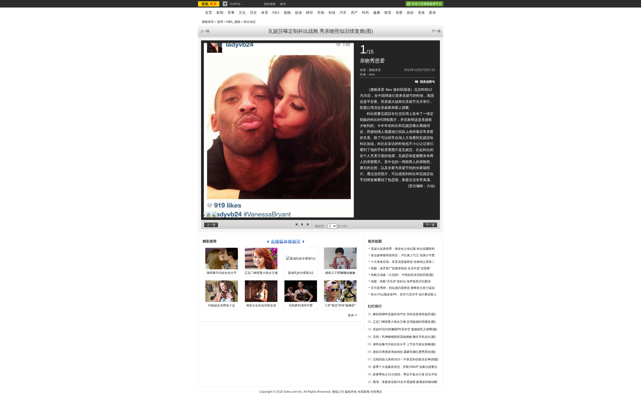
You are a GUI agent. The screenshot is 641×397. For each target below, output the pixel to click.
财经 (309, 13)
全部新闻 (364, 391)
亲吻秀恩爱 (372, 60)
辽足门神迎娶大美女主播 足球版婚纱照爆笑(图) (404, 322)
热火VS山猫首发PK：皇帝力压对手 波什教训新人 (404, 294)
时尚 (365, 13)
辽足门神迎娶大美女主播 (261, 273)
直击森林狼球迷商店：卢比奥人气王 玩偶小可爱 (403, 255)
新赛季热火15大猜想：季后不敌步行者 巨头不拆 (405, 374)
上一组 (204, 31)
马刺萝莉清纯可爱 (301, 305)
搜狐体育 (208, 22)
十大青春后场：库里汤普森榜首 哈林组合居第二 (403, 262)
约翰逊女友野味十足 (221, 305)
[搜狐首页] (209, 4)
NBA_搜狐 (233, 22)
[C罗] (340, 291)
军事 (231, 13)
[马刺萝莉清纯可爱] (301, 291)
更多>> (352, 315)
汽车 (343, 13)
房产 (354, 13)
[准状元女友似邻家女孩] (261, 291)
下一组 (436, 31)
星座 (432, 13)
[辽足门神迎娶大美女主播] (261, 259)
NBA (275, 13)
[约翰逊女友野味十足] (222, 291)
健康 (376, 13)
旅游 (410, 13)
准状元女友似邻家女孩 (261, 305)
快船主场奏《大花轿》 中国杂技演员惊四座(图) (402, 275)
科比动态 (250, 22)
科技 (332, 13)
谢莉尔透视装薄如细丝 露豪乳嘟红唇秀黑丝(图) (404, 352)
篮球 (220, 22)
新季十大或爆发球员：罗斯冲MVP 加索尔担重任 (405, 367)
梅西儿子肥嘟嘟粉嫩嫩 (340, 273)
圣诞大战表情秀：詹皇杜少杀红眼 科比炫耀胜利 (403, 249)
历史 (253, 13)
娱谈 (298, 13)
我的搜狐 (270, 4)
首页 (208, 13)
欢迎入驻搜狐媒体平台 (427, 4)
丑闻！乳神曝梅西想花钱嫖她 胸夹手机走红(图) (404, 337)
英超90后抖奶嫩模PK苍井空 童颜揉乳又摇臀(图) (405, 329)
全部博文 (376, 391)
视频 (287, 13)
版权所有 (351, 391)
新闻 (219, 13)
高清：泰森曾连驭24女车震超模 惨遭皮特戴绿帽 (405, 382)
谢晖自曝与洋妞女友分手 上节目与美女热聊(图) (404, 344)
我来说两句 (427, 82)
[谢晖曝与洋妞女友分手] (222, 259)
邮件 (283, 4)
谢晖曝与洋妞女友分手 (222, 273)
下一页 (430, 225)
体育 (264, 13)
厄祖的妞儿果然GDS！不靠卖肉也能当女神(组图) (405, 359)
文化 (242, 13)
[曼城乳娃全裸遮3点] (301, 259)
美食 (421, 13)
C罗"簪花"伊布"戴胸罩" (340, 305)
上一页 (211, 225)
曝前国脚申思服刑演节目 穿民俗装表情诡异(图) (404, 314)
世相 (320, 13)
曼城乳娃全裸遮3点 (301, 273)
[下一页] (307, 226)
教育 (387, 13)
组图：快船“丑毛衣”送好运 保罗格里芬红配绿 (401, 281)
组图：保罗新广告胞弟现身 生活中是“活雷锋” (401, 268)
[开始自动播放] (302, 226)
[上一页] (296, 226)
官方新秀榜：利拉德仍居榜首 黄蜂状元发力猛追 (403, 288)
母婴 (399, 13)
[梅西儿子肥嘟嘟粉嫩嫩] (340, 259)
